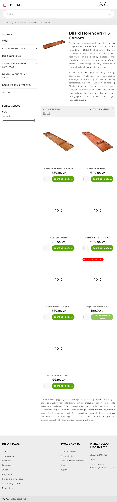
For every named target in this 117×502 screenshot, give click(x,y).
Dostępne (107, 109)
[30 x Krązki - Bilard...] (73, 190)
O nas (5, 451)
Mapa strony (8, 488)
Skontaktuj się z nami (13, 483)
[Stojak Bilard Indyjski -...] (112, 259)
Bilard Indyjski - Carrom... (97, 237)
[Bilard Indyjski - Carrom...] (112, 190)
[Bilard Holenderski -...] (112, 121)
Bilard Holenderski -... (97, 168)
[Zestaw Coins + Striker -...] (73, 328)
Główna (7, 34)
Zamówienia (67, 456)
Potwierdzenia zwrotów (72, 460)
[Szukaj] (109, 14)
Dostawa (6, 465)
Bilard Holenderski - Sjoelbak (58, 168)
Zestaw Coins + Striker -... (58, 375)
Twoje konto (70, 443)
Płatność (6, 460)
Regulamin (7, 474)
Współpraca (8, 456)
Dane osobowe (68, 451)
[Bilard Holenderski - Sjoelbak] (73, 121)
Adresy (64, 465)
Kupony (64, 469)
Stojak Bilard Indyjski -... (97, 306)
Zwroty (5, 469)
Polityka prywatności (12, 479)
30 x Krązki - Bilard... (58, 237)
